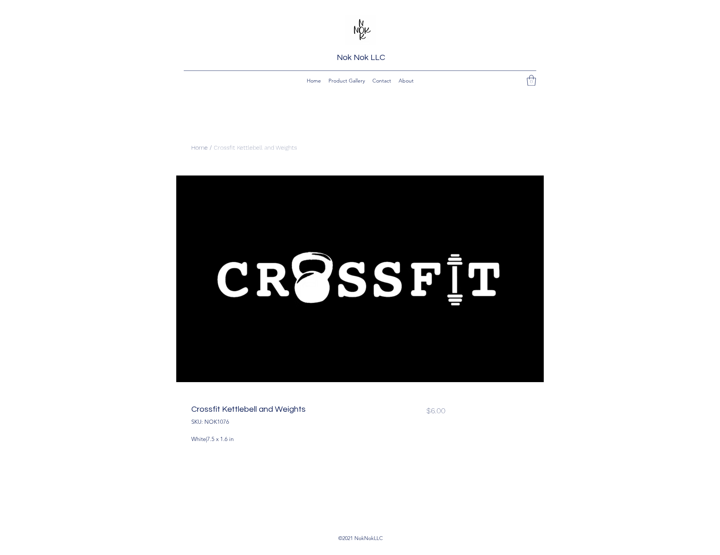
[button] (531, 80)
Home (199, 147)
